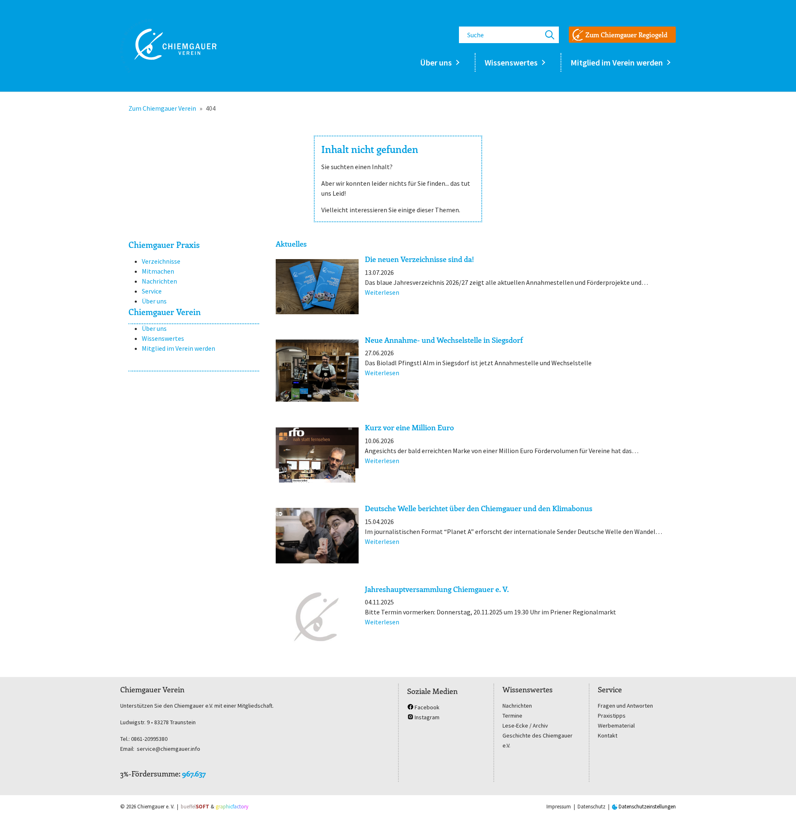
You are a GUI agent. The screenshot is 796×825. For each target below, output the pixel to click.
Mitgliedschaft (255, 705)
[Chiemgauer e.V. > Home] (168, 46)
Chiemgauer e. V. (156, 806)
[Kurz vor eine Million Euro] (317, 455)
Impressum (558, 806)
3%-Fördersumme (149, 774)
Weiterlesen (382, 292)
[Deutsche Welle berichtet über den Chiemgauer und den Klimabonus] (317, 535)
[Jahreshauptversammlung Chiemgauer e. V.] (317, 616)
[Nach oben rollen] (778, 807)
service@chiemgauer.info (168, 748)
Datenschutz (591, 806)
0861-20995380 (149, 738)
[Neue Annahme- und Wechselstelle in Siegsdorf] (317, 371)
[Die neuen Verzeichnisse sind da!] (317, 286)
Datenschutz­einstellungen (646, 806)
